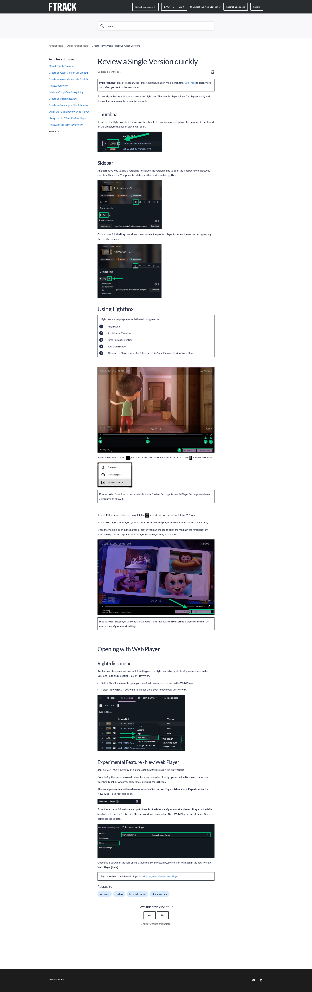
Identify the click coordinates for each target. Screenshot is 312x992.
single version (159, 894)
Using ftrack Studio (77, 45)
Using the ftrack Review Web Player (69, 111)
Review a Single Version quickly (66, 92)
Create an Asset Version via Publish (68, 79)
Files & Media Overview (62, 66)
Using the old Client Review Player (68, 118)
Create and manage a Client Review (68, 105)
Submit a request (235, 6)
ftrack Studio (56, 45)
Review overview (58, 85)
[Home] (62, 7)
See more (54, 131)
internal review (137, 894)
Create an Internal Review (63, 98)
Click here (190, 82)
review (119, 894)
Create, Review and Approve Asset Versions (116, 45)
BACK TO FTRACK (174, 6)
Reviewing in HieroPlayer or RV (66, 124)
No (162, 915)
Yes (149, 915)
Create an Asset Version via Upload (68, 72)
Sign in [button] (256, 6)
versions (104, 894)
